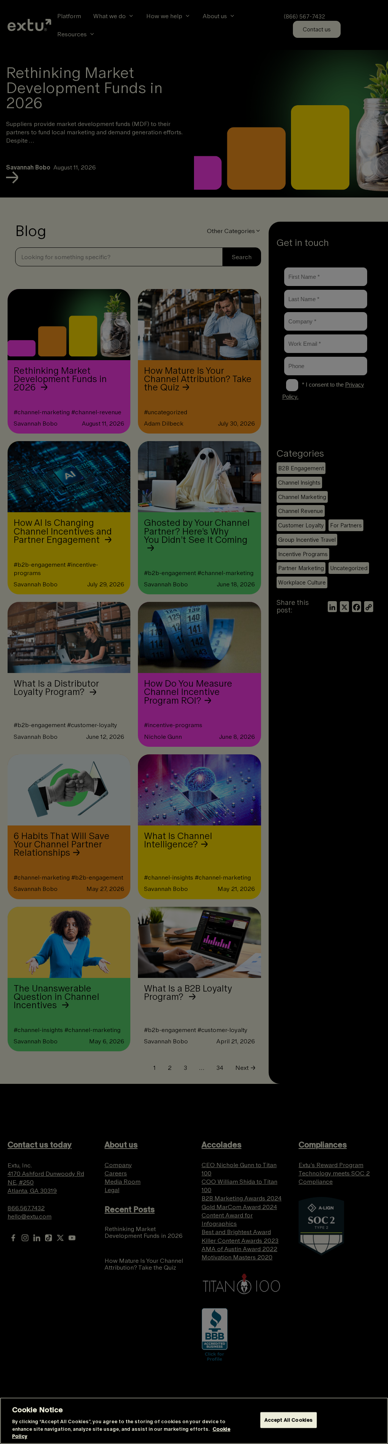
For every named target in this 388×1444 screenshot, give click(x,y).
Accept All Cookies (288, 1420)
